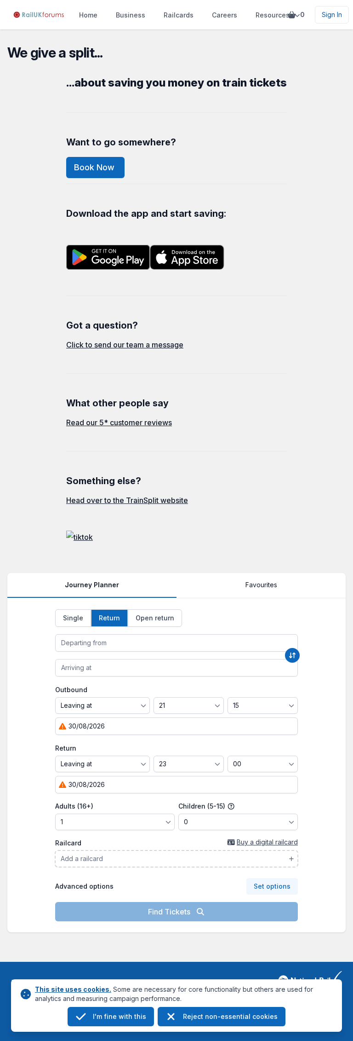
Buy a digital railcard (267, 842)
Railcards (179, 15)
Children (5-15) (202, 806)
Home (88, 15)
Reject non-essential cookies (230, 1016)
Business (130, 15)
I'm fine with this (119, 1016)
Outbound (71, 690)
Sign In (332, 14)
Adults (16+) (74, 806)
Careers (224, 15)
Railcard (68, 843)
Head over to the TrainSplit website (127, 500)
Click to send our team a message (124, 344)
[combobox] (176, 643)
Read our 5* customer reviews (119, 422)
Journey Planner (92, 585)
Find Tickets (170, 911)
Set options (272, 886)
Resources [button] (273, 15)
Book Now (95, 167)
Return (65, 748)
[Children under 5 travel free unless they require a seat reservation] (231, 806)
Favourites (261, 585)
